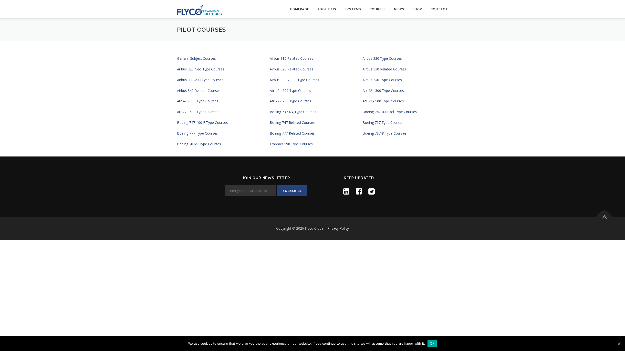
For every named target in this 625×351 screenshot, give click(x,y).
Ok (432, 343)
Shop (417, 9)
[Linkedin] (346, 191)
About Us (326, 9)
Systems (352, 9)
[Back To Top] (604, 217)
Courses (377, 9)
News (399, 9)
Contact (439, 9)
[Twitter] (371, 191)
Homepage (299, 9)
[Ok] (618, 343)
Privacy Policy (338, 228)
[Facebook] (359, 191)
